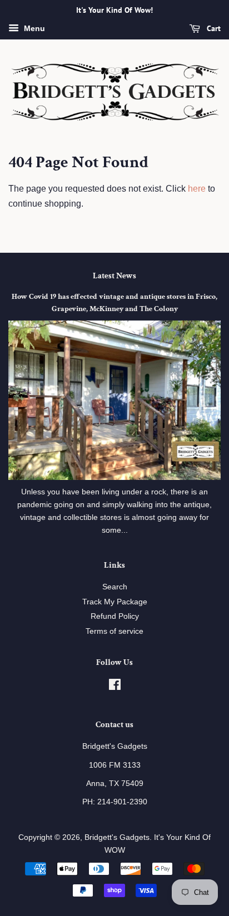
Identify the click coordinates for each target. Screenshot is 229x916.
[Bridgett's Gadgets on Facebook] (114, 687)
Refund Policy (115, 616)
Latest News (114, 276)
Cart (213, 28)
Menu (33, 28)
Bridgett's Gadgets (117, 837)
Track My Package (114, 602)
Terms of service (114, 631)
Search (114, 587)
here (197, 188)
